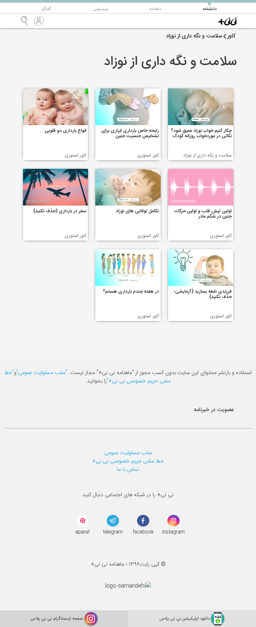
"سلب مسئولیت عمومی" (41, 372)
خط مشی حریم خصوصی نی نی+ (128, 461)
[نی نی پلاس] (227, 21)
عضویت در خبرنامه (214, 410)
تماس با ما (128, 469)
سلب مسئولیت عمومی (128, 452)
